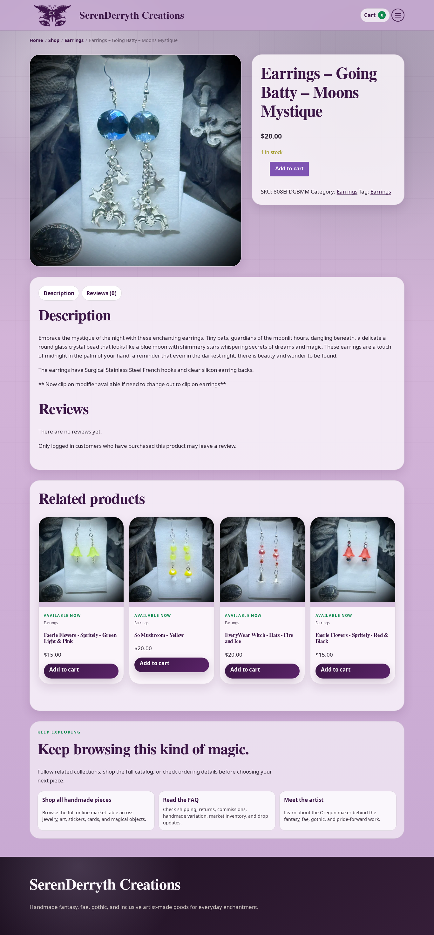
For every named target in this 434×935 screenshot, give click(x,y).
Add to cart (289, 169)
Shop (53, 40)
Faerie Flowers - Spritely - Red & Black (351, 638)
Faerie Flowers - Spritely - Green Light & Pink (80, 638)
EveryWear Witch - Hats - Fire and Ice (259, 638)
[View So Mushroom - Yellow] (171, 562)
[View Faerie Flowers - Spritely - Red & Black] (352, 562)
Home (36, 40)
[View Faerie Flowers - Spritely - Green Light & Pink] (81, 562)
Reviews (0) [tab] (101, 293)
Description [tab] (59, 293)
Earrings (74, 40)
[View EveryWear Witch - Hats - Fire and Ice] (262, 562)
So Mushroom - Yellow (159, 635)
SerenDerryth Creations (131, 15)
